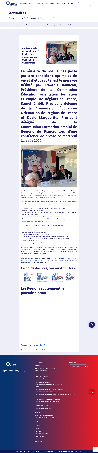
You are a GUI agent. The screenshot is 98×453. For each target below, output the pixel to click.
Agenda (71, 4)
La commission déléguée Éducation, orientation (48, 399)
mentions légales (49, 451)
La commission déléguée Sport (43, 382)
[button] (27, 4)
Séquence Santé (39, 436)
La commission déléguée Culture (44, 381)
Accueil (11, 25)
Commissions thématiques (42, 370)
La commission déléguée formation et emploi (47, 401)
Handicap (37, 412)
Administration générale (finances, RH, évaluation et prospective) (53, 373)
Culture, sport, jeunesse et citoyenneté (46, 378)
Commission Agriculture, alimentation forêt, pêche (49, 374)
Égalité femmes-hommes (41, 403)
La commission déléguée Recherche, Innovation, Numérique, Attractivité (55, 394)
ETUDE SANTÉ (38, 435)
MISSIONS (37, 365)
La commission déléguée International (45, 410)
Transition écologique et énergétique (46, 419)
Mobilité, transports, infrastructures (46, 414)
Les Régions (49, 4)
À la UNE (37, 428)
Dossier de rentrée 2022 (33, 345)
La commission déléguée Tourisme (44, 391)
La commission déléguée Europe (43, 408)
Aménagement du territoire (42, 376)
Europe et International (42, 405)
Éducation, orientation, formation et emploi (47, 396)
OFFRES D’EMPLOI (39, 441)
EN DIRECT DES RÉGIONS (41, 430)
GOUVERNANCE (38, 367)
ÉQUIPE (37, 421)
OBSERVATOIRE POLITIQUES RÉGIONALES (45, 368)
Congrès (40, 4)
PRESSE (37, 438)
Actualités (61, 4)
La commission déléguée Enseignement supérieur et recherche (52, 392)
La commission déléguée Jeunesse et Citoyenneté (48, 384)
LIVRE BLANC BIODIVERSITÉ (41, 433)
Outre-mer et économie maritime (44, 415)
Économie (37, 386)
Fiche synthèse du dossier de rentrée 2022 (33, 350)
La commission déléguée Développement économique (49, 389)
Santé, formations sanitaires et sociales (46, 417)
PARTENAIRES (38, 440)
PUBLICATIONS (38, 431)
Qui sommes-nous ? (27, 4)
